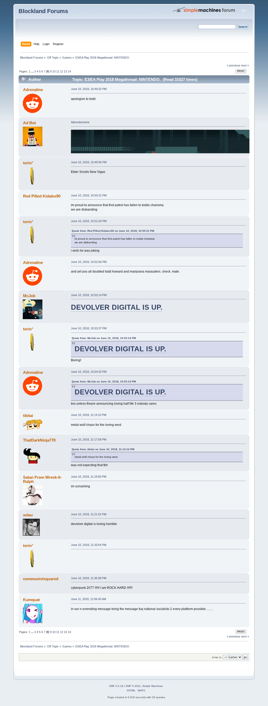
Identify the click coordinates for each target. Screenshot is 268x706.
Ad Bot (29, 123)
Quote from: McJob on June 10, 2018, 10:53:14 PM (104, 338)
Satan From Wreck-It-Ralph (42, 479)
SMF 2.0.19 (116, 686)
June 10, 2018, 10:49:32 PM (89, 89)
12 (61, 71)
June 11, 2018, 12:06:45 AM (88, 599)
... (32, 71)
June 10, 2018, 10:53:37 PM (89, 328)
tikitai (28, 415)
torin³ (28, 163)
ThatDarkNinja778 (39, 440)
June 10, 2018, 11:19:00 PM (88, 476)
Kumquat (31, 599)
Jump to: (217, 657)
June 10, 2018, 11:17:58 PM (88, 439)
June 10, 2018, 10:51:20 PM (89, 221)
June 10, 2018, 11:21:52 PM (88, 514)
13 (65, 71)
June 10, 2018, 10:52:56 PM (89, 261)
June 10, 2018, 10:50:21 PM (89, 195)
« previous (233, 65)
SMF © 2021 (133, 686)
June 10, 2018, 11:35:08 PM (88, 578)
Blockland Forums (43, 11)
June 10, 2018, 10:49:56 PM (89, 162)
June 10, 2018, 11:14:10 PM (88, 414)
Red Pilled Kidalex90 (41, 196)
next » (245, 65)
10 (53, 71)
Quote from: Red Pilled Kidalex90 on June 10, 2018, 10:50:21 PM (113, 230)
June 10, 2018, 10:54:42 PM (89, 371)
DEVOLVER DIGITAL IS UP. (117, 307)
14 (69, 71)
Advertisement (80, 122)
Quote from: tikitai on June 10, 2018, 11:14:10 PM (103, 449)
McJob (29, 295)
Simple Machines (152, 686)
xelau (28, 515)
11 (57, 71)
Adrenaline (33, 89)
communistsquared (40, 579)
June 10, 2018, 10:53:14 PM (89, 295)
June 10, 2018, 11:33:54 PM (88, 544)
